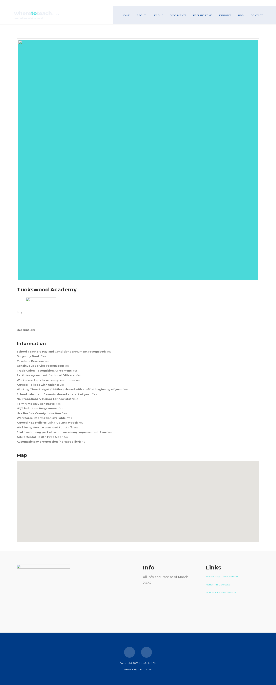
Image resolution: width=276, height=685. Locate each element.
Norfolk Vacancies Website (221, 592)
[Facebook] (129, 652)
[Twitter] (146, 652)
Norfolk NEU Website (218, 584)
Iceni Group (145, 669)
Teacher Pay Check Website (222, 576)
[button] (138, 499)
